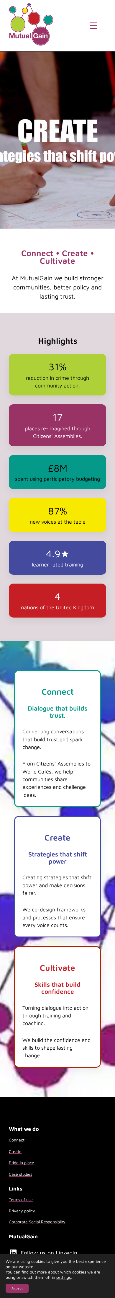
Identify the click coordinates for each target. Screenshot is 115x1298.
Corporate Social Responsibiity (37, 1221)
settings (63, 1277)
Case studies (20, 1174)
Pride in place (21, 1162)
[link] (57, 738)
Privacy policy (22, 1210)
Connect (16, 1139)
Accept (17, 1288)
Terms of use (21, 1199)
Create (15, 1151)
